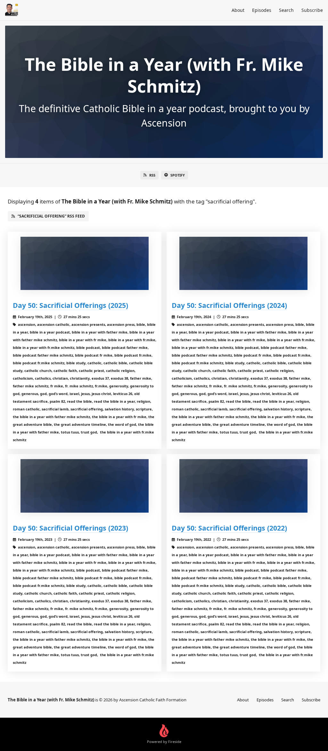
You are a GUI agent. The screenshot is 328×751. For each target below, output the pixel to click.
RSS (152, 175)
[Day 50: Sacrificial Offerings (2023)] (84, 486)
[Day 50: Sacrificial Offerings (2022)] (243, 486)
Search (286, 10)
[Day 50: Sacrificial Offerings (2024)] (243, 263)
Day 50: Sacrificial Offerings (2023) (70, 527)
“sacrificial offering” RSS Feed (51, 216)
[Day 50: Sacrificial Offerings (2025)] (84, 263)
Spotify (177, 175)
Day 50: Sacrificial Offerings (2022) (229, 527)
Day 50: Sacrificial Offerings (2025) (70, 305)
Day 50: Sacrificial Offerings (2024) (229, 305)
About (238, 10)
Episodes (261, 10)
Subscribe (312, 10)
